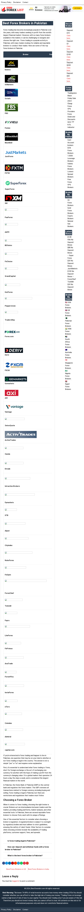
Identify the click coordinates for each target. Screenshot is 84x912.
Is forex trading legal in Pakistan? (21, 841)
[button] (12, 16)
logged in (15, 881)
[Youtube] (68, 2)
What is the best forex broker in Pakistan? (25, 856)
